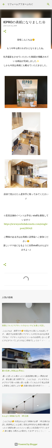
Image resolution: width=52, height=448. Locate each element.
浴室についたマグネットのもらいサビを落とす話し (23, 325)
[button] (4, 31)
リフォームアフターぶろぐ (20, 4)
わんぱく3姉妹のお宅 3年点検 (16, 416)
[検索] (48, 4)
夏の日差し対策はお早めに (13, 371)
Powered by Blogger (27, 444)
